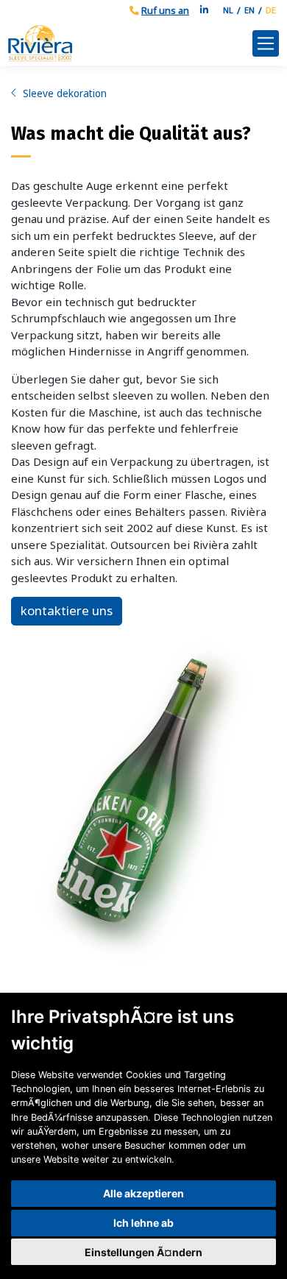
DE (271, 9)
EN (249, 9)
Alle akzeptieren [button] (143, 1193)
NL (228, 9)
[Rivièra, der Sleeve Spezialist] (130, 43)
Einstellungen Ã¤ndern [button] (143, 1252)
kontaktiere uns (67, 610)
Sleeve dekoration (65, 93)
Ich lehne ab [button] (143, 1222)
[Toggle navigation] (265, 43)
